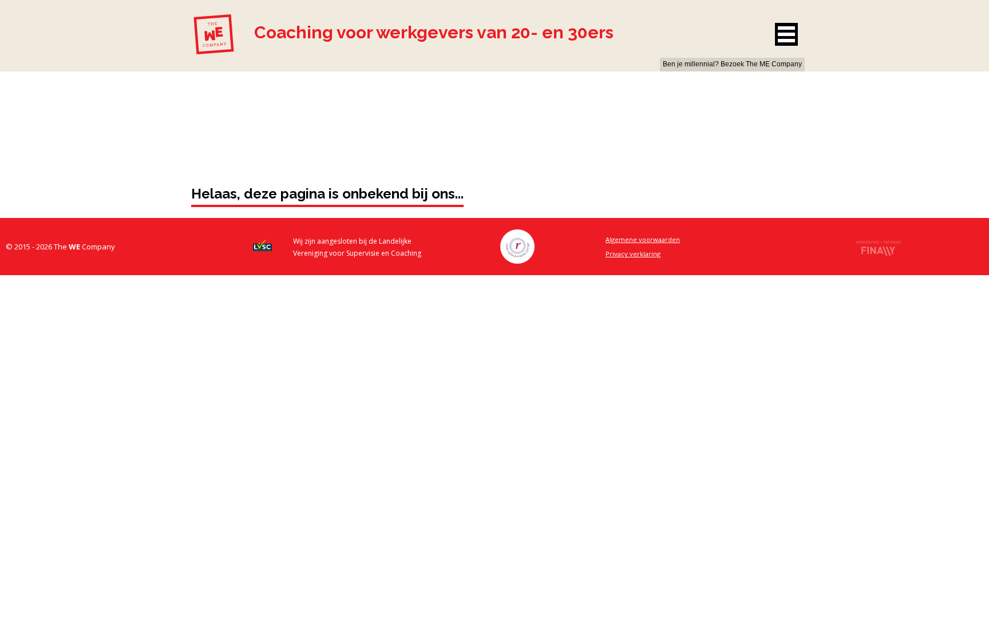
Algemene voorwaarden (643, 239)
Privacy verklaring (633, 253)
